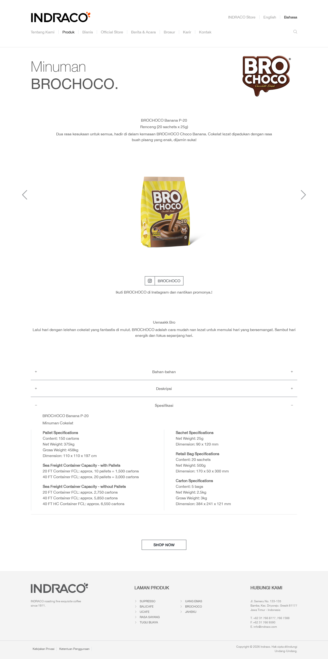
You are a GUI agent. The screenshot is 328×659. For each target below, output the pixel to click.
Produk (68, 32)
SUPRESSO (147, 601)
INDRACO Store (241, 17)
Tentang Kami (43, 32)
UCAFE (144, 612)
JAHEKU (190, 612)
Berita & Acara (143, 32)
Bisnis (87, 32)
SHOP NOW (164, 544)
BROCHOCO (169, 281)
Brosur (169, 32)
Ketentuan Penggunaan (74, 649)
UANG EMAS (193, 601)
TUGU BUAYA (149, 622)
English (269, 17)
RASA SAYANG (150, 617)
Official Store (112, 32)
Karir (187, 32)
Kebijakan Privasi (44, 649)
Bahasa (290, 17)
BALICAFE (146, 606)
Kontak (205, 32)
